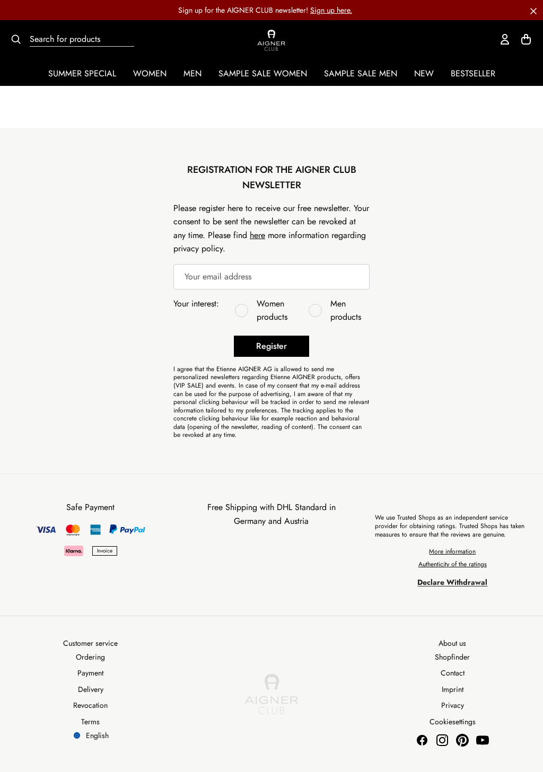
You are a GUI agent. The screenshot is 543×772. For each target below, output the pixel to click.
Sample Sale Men (360, 73)
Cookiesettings (453, 721)
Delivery (90, 689)
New (424, 73)
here (257, 235)
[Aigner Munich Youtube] (482, 740)
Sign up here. (331, 10)
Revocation (90, 705)
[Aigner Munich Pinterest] (462, 740)
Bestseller (473, 73)
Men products (345, 310)
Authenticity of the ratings (452, 564)
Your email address (218, 276)
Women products (272, 310)
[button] (533, 10)
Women (150, 73)
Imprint (452, 689)
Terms (90, 721)
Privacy (452, 705)
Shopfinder (452, 657)
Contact (453, 673)
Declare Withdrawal (452, 582)
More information (452, 551)
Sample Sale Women (262, 73)
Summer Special (82, 73)
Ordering (90, 657)
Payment (90, 673)
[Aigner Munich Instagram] (442, 740)
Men (192, 73)
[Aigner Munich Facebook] (422, 740)
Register (271, 346)
